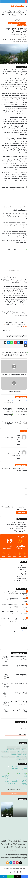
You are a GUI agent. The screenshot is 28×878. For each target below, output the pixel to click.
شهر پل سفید (22, 734)
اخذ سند (24, 747)
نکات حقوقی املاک (21, 583)
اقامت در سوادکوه (21, 567)
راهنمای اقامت (22, 574)
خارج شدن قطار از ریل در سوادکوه (10, 612)
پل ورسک (19, 759)
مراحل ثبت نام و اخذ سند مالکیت (18, 529)
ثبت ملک (18, 749)
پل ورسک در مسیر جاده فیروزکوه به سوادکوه (8, 409)
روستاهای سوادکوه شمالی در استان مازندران (7, 422)
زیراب (18, 752)
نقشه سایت (23, 726)
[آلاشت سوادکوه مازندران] (5, 677)
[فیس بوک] (25, 342)
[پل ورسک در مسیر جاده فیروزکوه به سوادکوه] (7, 403)
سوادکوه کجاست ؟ (13, 598)
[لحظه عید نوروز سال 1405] (14, 775)
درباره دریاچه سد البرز (21, 665)
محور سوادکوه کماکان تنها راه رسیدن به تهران (10, 619)
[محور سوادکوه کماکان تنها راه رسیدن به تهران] (23, 620)
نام (26, 488)
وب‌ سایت (24, 501)
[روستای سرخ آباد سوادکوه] (21, 416)
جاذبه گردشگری (18, 20)
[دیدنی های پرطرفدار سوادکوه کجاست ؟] (23, 769)
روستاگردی (10, 336)
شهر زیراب (23, 732)
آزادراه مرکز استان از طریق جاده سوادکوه (16, 524)
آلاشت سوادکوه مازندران (21, 674)
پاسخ (18, 444)
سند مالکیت (13, 752)
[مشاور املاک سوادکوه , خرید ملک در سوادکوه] (14, 13)
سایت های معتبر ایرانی (20, 526)
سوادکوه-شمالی (5, 752)
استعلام (19, 747)
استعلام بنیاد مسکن (12, 747)
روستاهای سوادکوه (13, 23)
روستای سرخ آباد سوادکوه (21, 422)
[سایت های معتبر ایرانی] (5, 768)
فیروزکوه (19, 754)
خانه (24, 20)
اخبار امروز (23, 565)
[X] (21, 342)
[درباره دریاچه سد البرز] (5, 668)
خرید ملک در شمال (10, 749)
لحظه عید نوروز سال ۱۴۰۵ (19, 531)
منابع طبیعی (13, 754)
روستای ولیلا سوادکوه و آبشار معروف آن (18, 701)
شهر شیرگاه (23, 729)
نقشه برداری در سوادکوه (21, 757)
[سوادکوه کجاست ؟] (23, 600)
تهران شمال (24, 749)
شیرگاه (24, 754)
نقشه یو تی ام (11, 757)
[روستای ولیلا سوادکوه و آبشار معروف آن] (5, 704)
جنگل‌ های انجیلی (20, 336)
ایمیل (25, 495)
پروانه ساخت (4, 757)
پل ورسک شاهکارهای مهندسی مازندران (22, 409)
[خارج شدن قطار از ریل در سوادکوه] (23, 613)
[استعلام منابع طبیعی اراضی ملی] (23, 593)
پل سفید (24, 759)
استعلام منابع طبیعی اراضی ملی (11, 592)
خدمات (24, 571)
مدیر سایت (22, 37)
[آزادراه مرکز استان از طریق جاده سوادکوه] (14, 768)
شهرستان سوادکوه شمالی (19, 580)
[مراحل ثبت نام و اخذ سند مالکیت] (23, 775)
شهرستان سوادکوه (22, 25)
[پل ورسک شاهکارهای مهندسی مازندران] (21, 403)
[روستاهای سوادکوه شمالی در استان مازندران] (7, 416)
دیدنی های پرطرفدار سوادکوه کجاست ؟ (16, 522)
